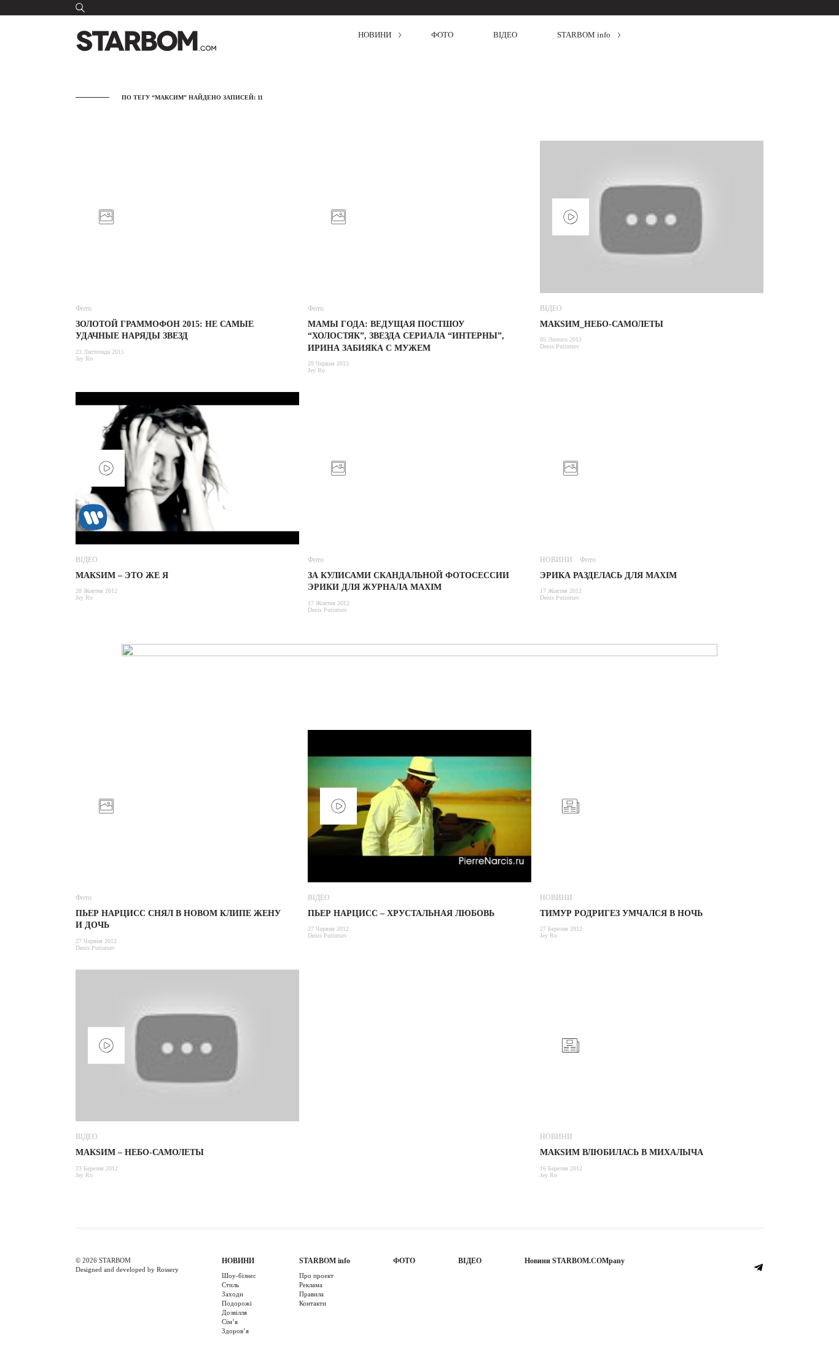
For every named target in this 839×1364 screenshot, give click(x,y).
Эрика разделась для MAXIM (608, 575)
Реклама (310, 1284)
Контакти (312, 1303)
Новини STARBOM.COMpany (575, 1260)
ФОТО (442, 35)
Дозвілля (234, 1312)
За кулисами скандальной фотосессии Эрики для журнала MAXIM (408, 581)
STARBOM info (584, 35)
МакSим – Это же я (122, 575)
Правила (311, 1294)
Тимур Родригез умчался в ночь (621, 913)
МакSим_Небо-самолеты (601, 324)
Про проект (316, 1275)
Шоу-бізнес (239, 1275)
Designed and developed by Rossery (127, 1269)
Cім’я (230, 1321)
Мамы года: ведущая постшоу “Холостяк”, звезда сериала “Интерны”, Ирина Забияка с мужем (406, 336)
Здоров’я (235, 1331)
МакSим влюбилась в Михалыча (621, 1152)
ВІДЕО (505, 35)
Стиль (230, 1284)
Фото (84, 308)
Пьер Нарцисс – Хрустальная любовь (401, 913)
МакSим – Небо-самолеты (140, 1152)
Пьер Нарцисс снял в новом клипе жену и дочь (178, 919)
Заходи (232, 1294)
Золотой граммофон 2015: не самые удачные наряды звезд (165, 330)
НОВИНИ (374, 35)
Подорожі (237, 1303)
